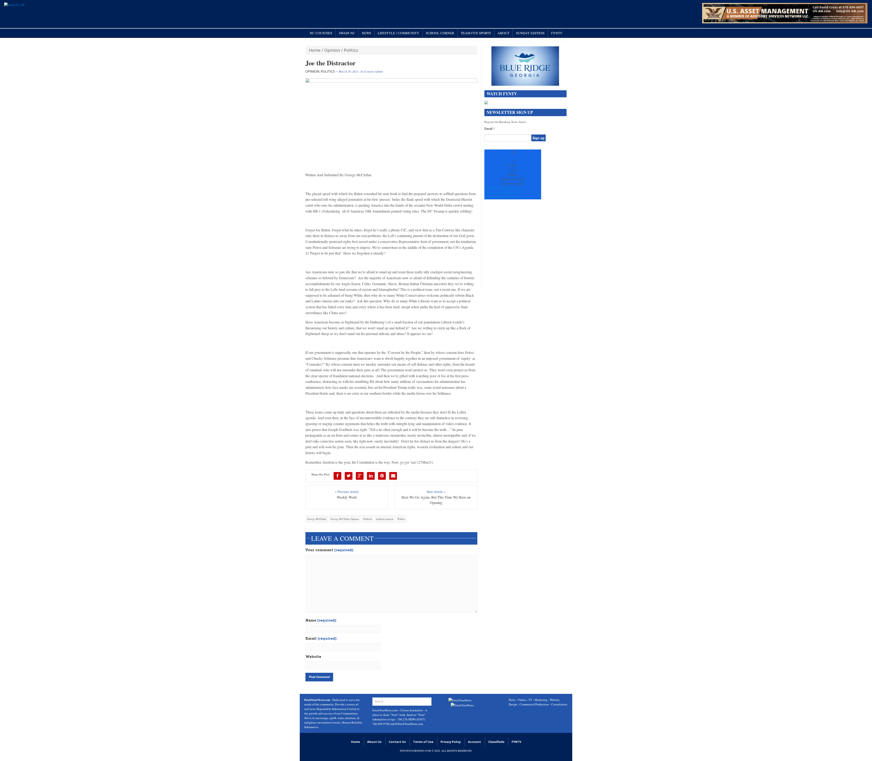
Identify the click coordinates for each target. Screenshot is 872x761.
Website (313, 657)
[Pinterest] (382, 476)
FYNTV (556, 33)
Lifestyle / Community (398, 33)
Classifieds (496, 742)
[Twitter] (348, 476)
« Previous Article (347, 491)
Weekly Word (347, 497)
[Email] (393, 476)
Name (321, 620)
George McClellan (316, 519)
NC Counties (321, 33)
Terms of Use (423, 742)
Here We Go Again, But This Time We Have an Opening (436, 500)
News (366, 33)
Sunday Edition (530, 33)
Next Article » (436, 491)
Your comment (329, 550)
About (503, 33)
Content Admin (373, 71)
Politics (351, 50)
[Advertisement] (525, 245)
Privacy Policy (451, 742)
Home (314, 50)
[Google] (360, 476)
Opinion (332, 50)
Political (367, 519)
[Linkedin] (371, 476)
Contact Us (397, 742)
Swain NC (347, 33)
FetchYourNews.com (385, 710)
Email (321, 638)
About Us (374, 742)
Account (474, 742)
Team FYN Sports (476, 33)
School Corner (440, 33)
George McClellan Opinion (345, 519)
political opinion (384, 519)
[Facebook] (337, 476)
